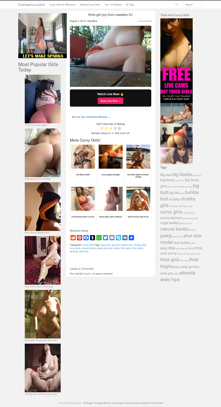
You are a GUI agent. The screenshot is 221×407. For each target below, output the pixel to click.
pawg (99, 248)
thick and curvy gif (185, 253)
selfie (192, 243)
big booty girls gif (173, 186)
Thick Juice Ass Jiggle (36, 125)
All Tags (130, 4)
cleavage (173, 206)
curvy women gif (190, 218)
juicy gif (188, 223)
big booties (197, 175)
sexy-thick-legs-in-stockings (39, 286)
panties (192, 229)
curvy (181, 206)
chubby (174, 199)
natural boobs (89, 248)
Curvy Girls (88, 244)
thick (191, 248)
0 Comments (144, 21)
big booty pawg (186, 186)
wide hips (84, 251)
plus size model (112, 248)
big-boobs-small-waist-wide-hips (41, 340)
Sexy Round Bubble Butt (37, 232)
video (176, 273)
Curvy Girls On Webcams (62, 4)
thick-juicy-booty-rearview (38, 178)
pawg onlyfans (177, 236)
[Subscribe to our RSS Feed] (177, 4)
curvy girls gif (189, 212)
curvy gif (189, 206)
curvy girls (75, 248)
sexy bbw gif (181, 248)
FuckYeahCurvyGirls (31, 4)
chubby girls (140, 244)
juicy (182, 223)
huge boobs (169, 222)
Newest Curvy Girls (90, 4)
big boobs (106, 244)
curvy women (171, 217)
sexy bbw (167, 247)
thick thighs (137, 248)
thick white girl (183, 266)
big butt (116, 244)
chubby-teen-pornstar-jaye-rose (41, 393)
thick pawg (184, 260)
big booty (167, 179)
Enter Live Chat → (111, 100)
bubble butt (126, 244)
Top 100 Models (113, 4)
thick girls (125, 248)
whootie (74, 251)
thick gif (197, 254)
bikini (182, 193)
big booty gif (179, 180)
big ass (165, 174)
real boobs (181, 242)
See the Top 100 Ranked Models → (91, 116)
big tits (174, 192)
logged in (88, 273)
